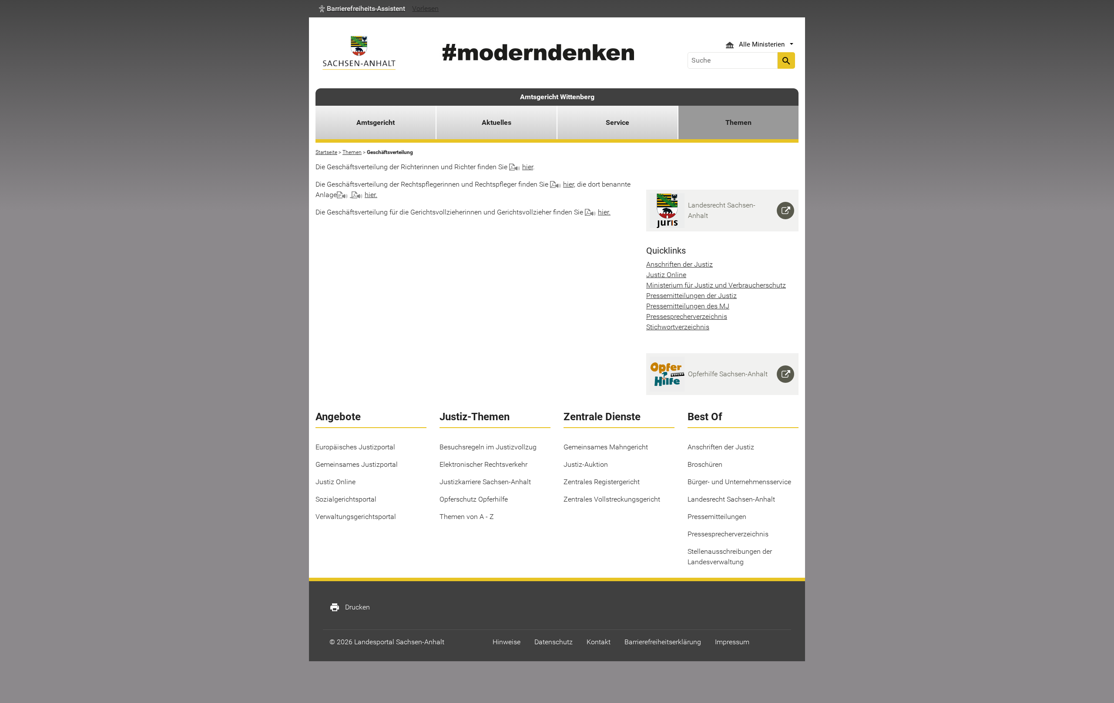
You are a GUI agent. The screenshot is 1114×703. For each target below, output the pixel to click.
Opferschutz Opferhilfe (474, 499)
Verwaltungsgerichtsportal (355, 516)
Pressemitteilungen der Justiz (691, 295)
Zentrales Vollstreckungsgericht (612, 499)
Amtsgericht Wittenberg (557, 97)
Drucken (349, 607)
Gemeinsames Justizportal (356, 464)
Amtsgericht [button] (375, 122)
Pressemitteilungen (717, 516)
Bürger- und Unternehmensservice (739, 482)
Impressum (732, 642)
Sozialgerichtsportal (345, 499)
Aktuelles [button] (496, 122)
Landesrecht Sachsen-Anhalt (731, 499)
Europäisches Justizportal (355, 447)
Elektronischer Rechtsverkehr (483, 464)
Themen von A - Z (467, 516)
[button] (362, 8)
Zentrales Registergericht (602, 482)
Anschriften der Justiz (679, 264)
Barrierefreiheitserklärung (662, 642)
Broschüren (705, 464)
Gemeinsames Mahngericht (606, 447)
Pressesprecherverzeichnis (686, 316)
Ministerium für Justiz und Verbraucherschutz (716, 285)
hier (527, 167)
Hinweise (506, 642)
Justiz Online (666, 275)
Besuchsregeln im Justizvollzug (488, 447)
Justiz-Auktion (586, 464)
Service (617, 122)
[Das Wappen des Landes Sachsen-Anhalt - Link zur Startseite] (359, 52)
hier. (371, 195)
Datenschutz (553, 642)
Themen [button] (738, 122)
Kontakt (599, 642)
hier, (569, 184)
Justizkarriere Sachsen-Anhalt (485, 482)
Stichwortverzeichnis (677, 327)
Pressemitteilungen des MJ (687, 306)
